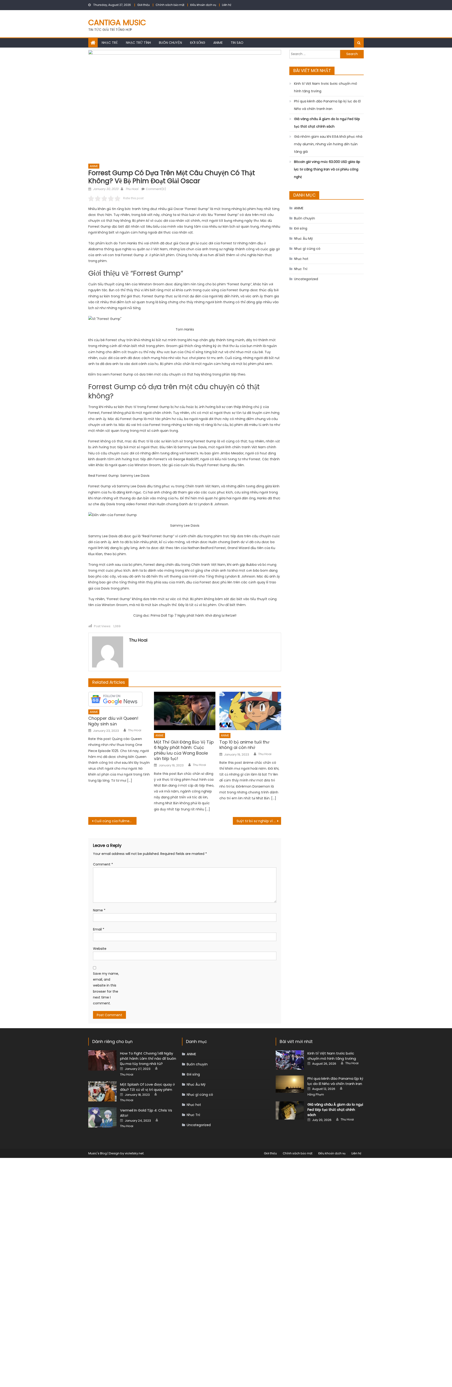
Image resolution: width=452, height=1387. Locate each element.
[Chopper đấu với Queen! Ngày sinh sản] (119, 699)
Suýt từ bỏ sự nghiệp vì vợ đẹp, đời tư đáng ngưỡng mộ (259, 821)
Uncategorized (306, 279)
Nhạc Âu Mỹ (303, 238)
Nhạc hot (301, 258)
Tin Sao (237, 42)
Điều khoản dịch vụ (203, 5)
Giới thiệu (143, 5)
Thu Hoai (131, 189)
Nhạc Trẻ (110, 42)
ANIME (218, 42)
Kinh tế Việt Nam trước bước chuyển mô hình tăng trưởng (325, 87)
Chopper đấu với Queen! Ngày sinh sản (113, 721)
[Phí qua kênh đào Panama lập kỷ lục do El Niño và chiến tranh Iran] (290, 1084)
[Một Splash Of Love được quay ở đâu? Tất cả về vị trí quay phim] (102, 1091)
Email (98, 929)
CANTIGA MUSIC (117, 22)
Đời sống (197, 42)
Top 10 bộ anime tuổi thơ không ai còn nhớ (244, 744)
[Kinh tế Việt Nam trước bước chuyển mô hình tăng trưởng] (290, 1060)
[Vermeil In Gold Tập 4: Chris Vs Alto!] (102, 1117)
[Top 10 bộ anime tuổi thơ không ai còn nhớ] (250, 711)
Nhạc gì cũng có (307, 248)
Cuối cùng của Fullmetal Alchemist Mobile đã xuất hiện (115, 821)
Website (99, 948)
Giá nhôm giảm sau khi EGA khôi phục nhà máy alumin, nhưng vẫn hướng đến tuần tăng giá (328, 144)
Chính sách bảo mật (170, 5)
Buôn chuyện (170, 42)
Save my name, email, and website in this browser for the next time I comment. (106, 988)
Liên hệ (226, 5)
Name (99, 910)
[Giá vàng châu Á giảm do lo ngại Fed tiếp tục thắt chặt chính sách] (290, 1110)
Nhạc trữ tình (138, 42)
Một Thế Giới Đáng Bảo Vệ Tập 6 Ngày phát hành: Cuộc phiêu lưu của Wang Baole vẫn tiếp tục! (184, 750)
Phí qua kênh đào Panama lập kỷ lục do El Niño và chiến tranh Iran (327, 105)
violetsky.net (134, 1153)
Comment (103, 864)
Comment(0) (156, 189)
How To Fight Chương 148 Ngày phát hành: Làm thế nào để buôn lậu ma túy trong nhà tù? (148, 1058)
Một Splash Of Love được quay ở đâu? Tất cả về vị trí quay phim (147, 1087)
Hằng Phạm (315, 1094)
